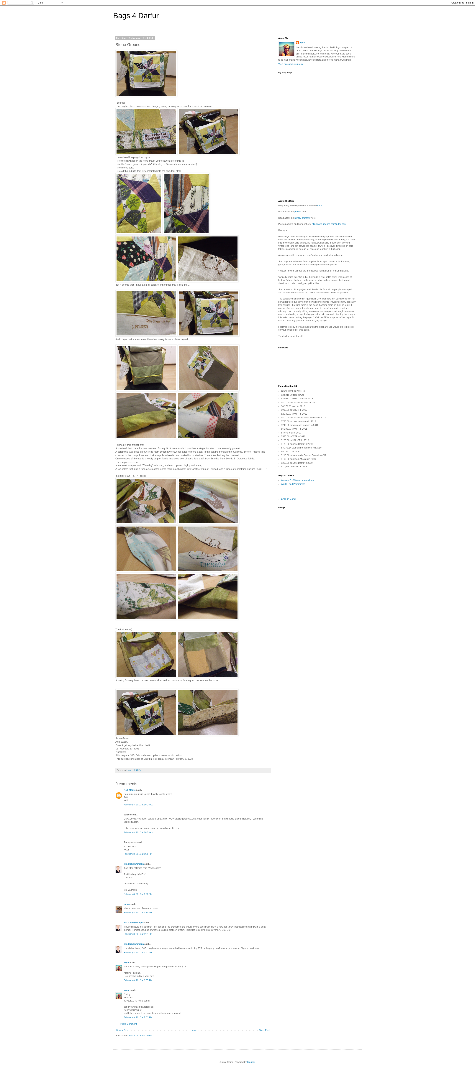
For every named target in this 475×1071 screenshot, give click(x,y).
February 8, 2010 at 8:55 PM (138, 980)
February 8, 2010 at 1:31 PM (138, 934)
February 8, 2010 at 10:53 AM (138, 832)
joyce (127, 962)
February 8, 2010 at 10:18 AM (138, 804)
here (319, 205)
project (297, 211)
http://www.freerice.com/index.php (329, 224)
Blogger (251, 1062)
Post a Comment (128, 1024)
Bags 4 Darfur (136, 15)
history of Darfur (302, 218)
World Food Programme (293, 484)
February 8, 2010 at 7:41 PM (138, 952)
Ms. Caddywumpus (134, 864)
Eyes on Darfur (288, 499)
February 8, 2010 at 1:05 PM (138, 854)
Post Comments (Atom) (140, 1035)
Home (194, 1030)
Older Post (264, 1030)
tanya (127, 904)
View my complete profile (291, 64)
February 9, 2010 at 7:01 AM (138, 1017)
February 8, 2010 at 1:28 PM (138, 894)
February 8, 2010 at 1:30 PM (138, 912)
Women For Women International (297, 480)
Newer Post (122, 1030)
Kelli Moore (130, 790)
